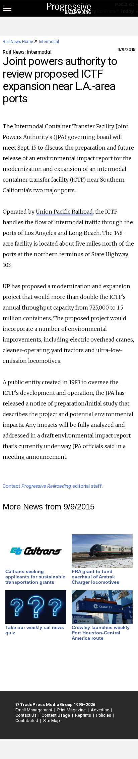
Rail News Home (18, 41)
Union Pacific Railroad (64, 211)
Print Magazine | (72, 709)
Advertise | (100, 709)
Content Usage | (56, 715)
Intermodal (49, 41)
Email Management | (34, 709)
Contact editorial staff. (53, 486)
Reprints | (83, 715)
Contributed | (27, 720)
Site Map (51, 720)
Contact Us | (26, 715)
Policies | (104, 715)
